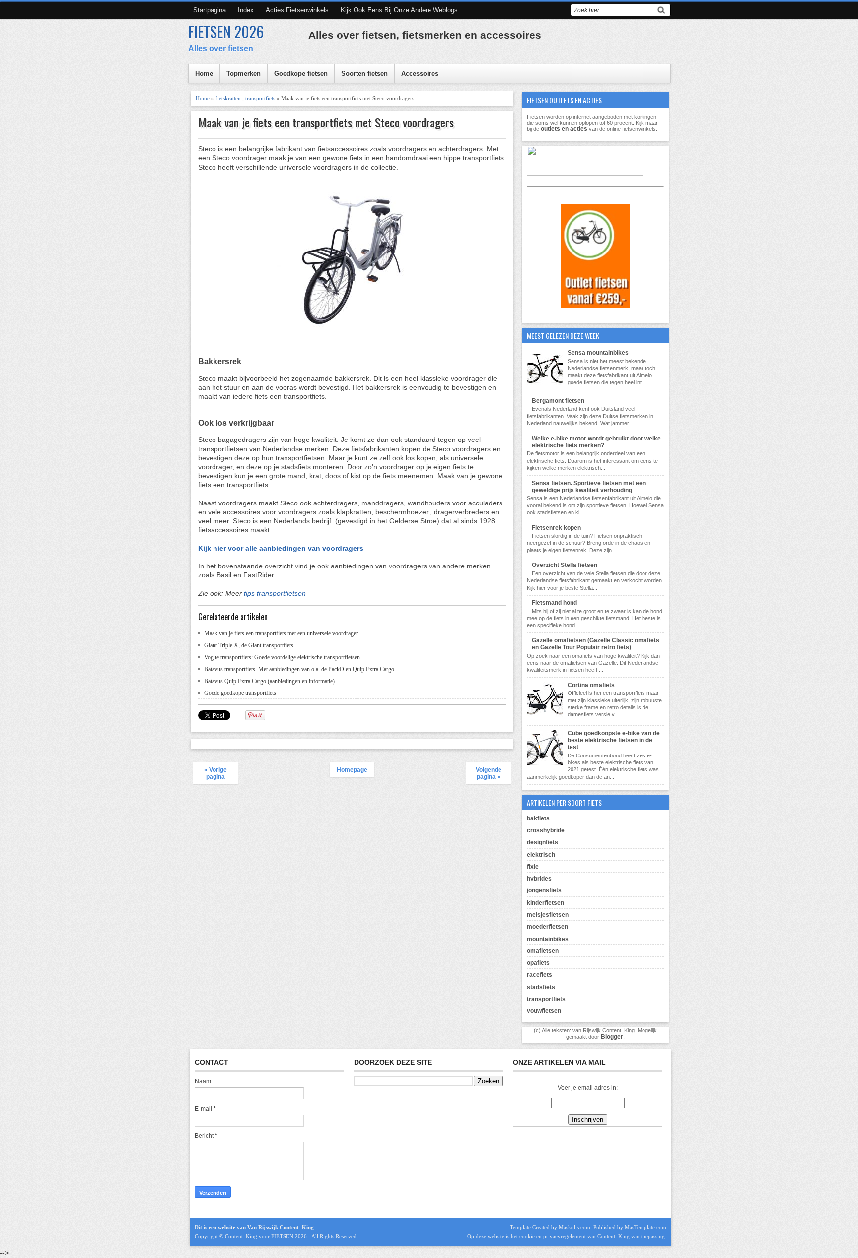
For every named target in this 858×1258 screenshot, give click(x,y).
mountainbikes (548, 939)
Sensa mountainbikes (598, 352)
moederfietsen (547, 926)
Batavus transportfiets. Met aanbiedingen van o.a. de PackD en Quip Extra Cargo (299, 669)
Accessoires (419, 73)
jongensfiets (544, 890)
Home (204, 73)
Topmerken (243, 73)
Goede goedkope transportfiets (240, 693)
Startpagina (209, 10)
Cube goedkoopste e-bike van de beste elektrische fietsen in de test (614, 740)
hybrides (539, 878)
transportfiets (260, 98)
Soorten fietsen (364, 73)
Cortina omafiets (591, 685)
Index (246, 10)
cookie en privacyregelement (552, 1236)
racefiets (539, 974)
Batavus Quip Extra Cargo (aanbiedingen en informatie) (269, 681)
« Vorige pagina (215, 773)
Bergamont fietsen (558, 400)
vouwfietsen (544, 1010)
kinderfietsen (545, 902)
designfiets (542, 842)
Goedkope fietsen (301, 73)
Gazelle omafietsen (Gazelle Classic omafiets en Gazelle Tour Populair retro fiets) (595, 644)
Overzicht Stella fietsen (564, 565)
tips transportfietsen (275, 593)
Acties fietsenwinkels (297, 10)
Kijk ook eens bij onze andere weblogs (399, 10)
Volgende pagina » (488, 773)
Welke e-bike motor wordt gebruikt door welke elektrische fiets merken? (596, 442)
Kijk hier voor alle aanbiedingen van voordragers (280, 548)
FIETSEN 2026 (226, 31)
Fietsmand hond (554, 602)
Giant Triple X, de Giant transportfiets (248, 645)
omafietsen (543, 950)
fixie (533, 866)
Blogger (612, 1036)
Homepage (352, 769)
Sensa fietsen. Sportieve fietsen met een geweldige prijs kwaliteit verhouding (589, 487)
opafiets (538, 962)
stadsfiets (541, 987)
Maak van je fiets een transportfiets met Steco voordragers (326, 122)
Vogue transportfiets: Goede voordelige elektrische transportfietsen (282, 657)
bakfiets (538, 818)
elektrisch (541, 854)
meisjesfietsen (548, 914)
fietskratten (228, 98)
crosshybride (546, 830)
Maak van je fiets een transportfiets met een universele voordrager (281, 633)
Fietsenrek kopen (556, 527)
